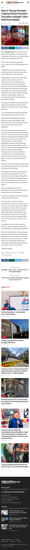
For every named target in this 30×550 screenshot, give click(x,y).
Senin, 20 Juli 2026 (6, 440)
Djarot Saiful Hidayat (10, 252)
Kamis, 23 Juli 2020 (5, 23)
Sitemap (19, 541)
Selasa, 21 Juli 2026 (6, 375)
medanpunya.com (14, 544)
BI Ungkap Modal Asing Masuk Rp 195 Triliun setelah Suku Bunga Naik (18, 527)
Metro (6, 7)
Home (2, 7)
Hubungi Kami (4, 541)
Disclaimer (17, 539)
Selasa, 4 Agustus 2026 (7, 344)
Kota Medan (21, 252)
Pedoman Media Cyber (6, 539)
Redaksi (13, 541)
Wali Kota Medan (6, 255)
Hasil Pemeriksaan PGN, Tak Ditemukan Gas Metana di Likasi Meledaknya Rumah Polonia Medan (14, 401)
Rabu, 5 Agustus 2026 (6, 316)
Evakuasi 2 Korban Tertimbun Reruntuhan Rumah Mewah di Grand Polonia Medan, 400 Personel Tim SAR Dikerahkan (14, 371)
